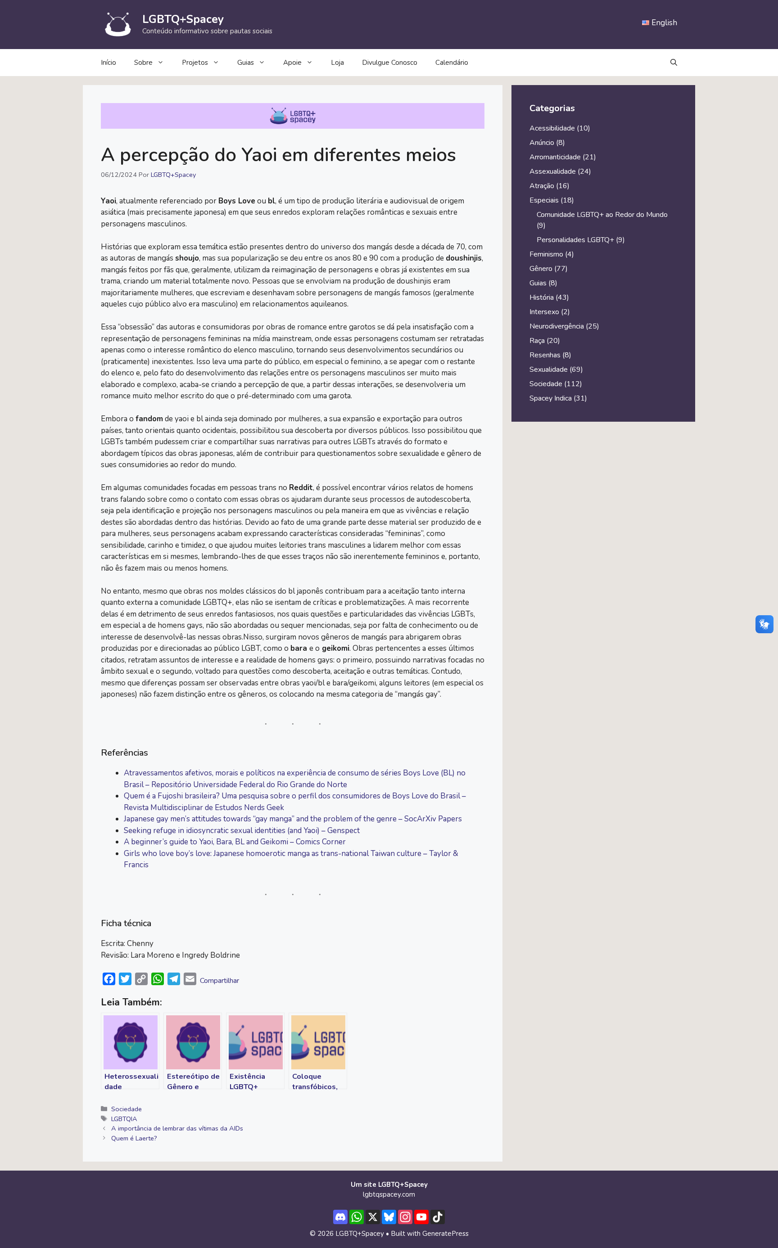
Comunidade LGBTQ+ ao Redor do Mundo (602, 215)
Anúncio (541, 143)
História (541, 297)
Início (108, 62)
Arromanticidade (555, 157)
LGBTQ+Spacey (183, 19)
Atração (541, 186)
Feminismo (546, 254)
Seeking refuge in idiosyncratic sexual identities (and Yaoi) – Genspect (242, 830)
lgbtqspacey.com (389, 1194)
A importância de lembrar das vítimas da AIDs (177, 1128)
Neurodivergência (556, 326)
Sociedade (126, 1108)
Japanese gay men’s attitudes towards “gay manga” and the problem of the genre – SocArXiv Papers (293, 819)
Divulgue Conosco (389, 62)
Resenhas (545, 355)
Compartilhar (219, 981)
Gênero (540, 269)
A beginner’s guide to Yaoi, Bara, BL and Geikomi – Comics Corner (235, 842)
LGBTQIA (124, 1118)
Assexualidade (552, 171)
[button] (673, 62)
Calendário (451, 62)
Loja (337, 62)
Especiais (544, 200)
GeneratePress (445, 1233)
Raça (537, 341)
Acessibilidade (552, 128)
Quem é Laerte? (134, 1138)
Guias (245, 62)
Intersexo (544, 312)
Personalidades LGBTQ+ (575, 240)
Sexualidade (548, 369)
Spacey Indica (550, 398)
